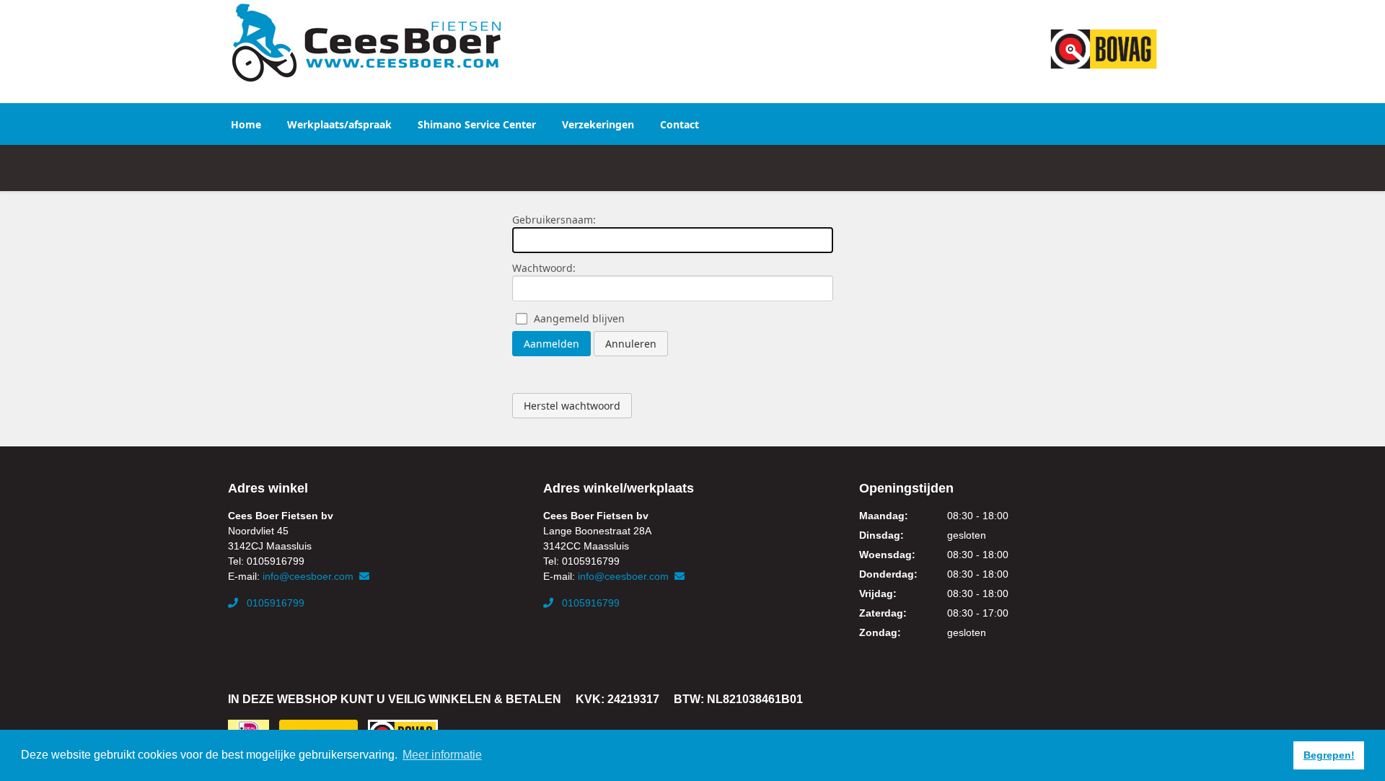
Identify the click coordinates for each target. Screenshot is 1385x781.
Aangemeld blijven (579, 318)
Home (246, 124)
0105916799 (274, 603)
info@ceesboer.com (309, 576)
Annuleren (630, 343)
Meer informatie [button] (442, 755)
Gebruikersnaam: (554, 219)
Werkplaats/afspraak (339, 124)
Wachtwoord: (544, 268)
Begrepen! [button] (1329, 755)
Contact (679, 124)
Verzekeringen (598, 124)
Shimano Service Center (477, 124)
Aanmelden (551, 343)
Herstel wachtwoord (572, 405)
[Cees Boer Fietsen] (366, 43)
